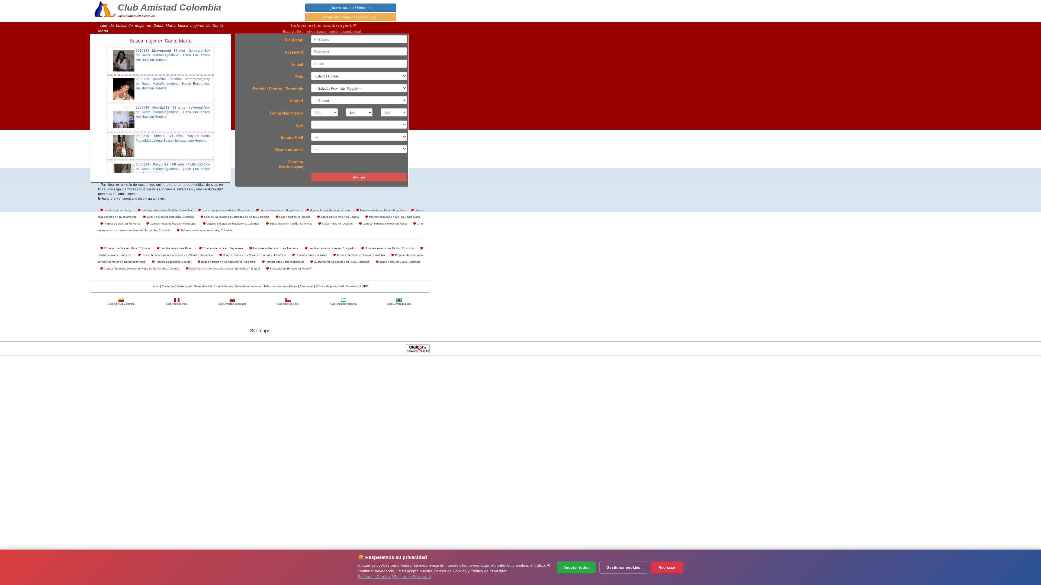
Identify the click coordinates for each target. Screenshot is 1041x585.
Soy (299, 125)
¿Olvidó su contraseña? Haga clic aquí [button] (350, 17)
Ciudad (296, 100)
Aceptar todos (576, 567)
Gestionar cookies (623, 567)
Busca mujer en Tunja (117, 210)
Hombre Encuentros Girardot (173, 261)
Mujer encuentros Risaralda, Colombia (170, 216)
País (299, 76)
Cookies (351, 286)
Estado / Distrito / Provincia (278, 88)
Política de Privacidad (412, 576)
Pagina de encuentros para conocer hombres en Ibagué (224, 268)
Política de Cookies (374, 576)
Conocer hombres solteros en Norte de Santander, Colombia (141, 268)
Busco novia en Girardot (337, 223)
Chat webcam (223, 286)
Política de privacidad (330, 286)
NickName (294, 40)
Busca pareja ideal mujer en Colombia (225, 210)
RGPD (363, 286)
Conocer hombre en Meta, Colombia (126, 248)
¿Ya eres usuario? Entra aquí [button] (350, 7)
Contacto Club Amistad (177, 286)
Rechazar (667, 567)
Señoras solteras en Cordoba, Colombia (166, 210)
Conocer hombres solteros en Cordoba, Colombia (254, 254)
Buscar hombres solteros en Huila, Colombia (341, 261)
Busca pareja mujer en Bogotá (339, 216)
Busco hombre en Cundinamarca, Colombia (228, 261)
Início (155, 286)
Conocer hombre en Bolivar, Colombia (360, 254)
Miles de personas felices (280, 286)
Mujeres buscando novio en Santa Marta (394, 216)
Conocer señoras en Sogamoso (279, 210)
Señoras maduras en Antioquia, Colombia (205, 230)
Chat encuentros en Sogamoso (222, 248)
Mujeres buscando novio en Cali (329, 210)
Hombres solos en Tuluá (311, 254)
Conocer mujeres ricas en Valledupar (173, 223)
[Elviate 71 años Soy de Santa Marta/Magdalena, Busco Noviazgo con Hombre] (123, 146)
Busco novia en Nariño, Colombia (290, 223)
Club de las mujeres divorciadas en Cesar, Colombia (236, 216)
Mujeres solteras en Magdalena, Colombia (232, 223)
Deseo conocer (289, 149)
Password (294, 52)
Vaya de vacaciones (248, 286)
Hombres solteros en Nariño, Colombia (389, 248)
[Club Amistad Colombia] (105, 8)
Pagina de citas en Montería (121, 223)
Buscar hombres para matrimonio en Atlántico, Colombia (177, 254)
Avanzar (359, 177)
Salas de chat (203, 286)
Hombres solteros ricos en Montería (275, 248)
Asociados (306, 286)
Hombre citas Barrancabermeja (284, 261)
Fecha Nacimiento (286, 113)
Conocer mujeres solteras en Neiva (384, 223)
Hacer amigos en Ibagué (294, 216)
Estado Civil (292, 137)
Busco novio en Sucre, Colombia (399, 261)
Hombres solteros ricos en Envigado (331, 248)
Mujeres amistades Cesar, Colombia (381, 210)
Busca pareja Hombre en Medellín (290, 268)
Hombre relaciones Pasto (175, 248)
